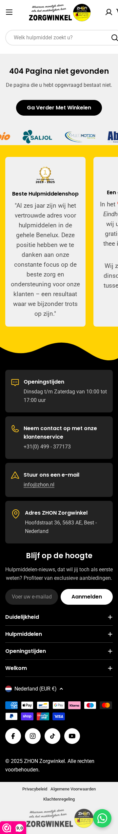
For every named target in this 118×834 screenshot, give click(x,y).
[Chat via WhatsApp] (102, 818)
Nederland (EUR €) (35, 689)
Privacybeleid (34, 789)
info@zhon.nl (39, 485)
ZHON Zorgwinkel (44, 761)
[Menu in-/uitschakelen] (9, 12)
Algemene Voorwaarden (73, 789)
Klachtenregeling (59, 799)
